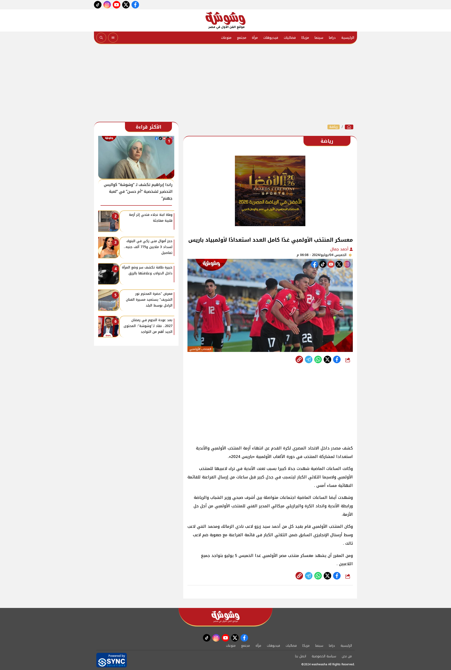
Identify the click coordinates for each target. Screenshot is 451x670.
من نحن (347, 656)
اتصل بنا (300, 656)
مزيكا (305, 38)
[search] (101, 38)
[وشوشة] (225, 20)
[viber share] (308, 359)
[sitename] (225, 617)
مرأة (255, 38)
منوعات (226, 38)
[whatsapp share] (318, 359)
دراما (332, 38)
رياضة (333, 127)
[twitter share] (327, 359)
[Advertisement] (225, 84)
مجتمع (241, 38)
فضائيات (290, 38)
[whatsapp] (299, 359)
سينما (319, 38)
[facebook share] (337, 359)
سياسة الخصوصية (324, 656)
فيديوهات (270, 38)
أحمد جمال (340, 249)
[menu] (113, 38)
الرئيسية (347, 38)
